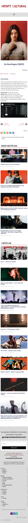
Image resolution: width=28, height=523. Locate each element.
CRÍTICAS (6, 243)
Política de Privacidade (21, 517)
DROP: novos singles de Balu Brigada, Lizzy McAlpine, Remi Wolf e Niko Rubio (12, 186)
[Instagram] (11, 513)
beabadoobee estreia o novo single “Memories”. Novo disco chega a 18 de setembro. (11, 232)
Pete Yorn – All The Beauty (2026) (10, 329)
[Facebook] (14, 513)
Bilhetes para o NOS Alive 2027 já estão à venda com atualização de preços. (14, 208)
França (22, 137)
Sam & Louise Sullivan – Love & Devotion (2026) (12, 283)
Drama (12, 137)
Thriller (3, 139)
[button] (14, 14)
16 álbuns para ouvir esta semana (10, 164)
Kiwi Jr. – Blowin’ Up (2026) (8, 262)
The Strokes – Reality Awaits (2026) (11, 350)
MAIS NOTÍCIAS (9, 145)
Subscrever (14, 447)
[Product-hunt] (16, 513)
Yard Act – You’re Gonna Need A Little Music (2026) (13, 393)
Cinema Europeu (5, 137)
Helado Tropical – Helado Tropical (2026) (12, 372)
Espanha (17, 137)
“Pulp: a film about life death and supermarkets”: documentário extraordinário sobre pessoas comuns (13, 307)
